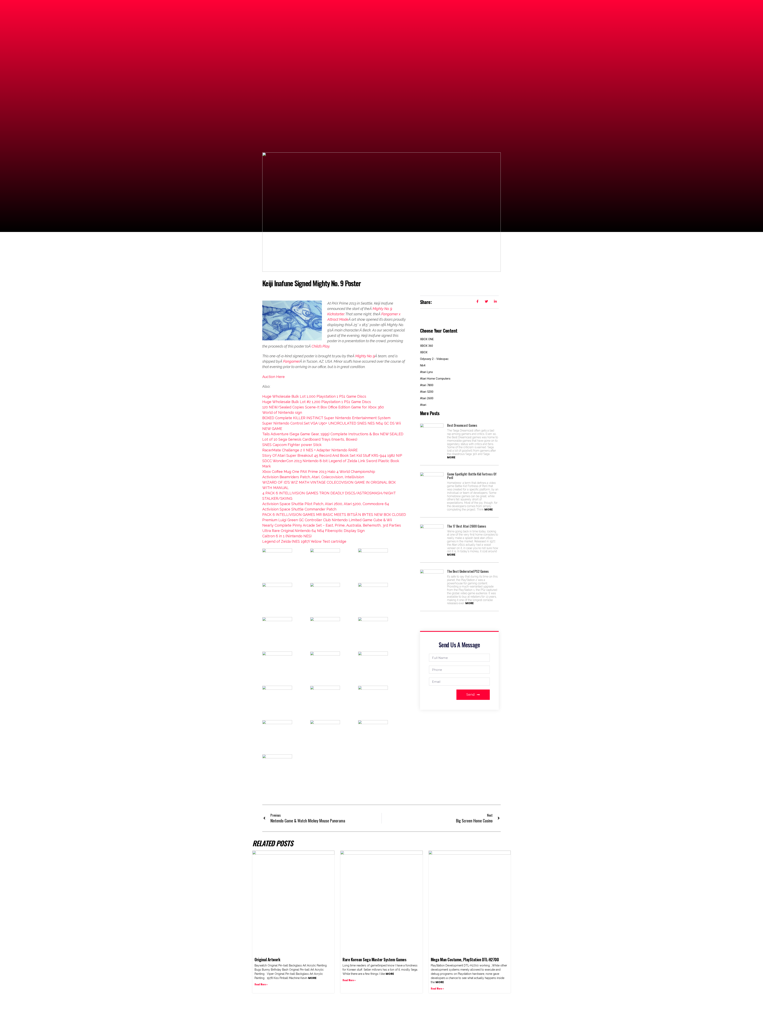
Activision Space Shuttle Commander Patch (299, 509)
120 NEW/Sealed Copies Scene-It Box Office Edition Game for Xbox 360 (323, 407)
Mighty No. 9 (365, 356)
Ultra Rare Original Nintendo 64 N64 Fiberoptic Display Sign (313, 531)
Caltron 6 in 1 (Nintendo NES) (287, 536)
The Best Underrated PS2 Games (468, 571)
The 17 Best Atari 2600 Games (466, 526)
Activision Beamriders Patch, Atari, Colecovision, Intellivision (313, 477)
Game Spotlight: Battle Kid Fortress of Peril (471, 476)
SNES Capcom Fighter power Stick (291, 445)
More (451, 457)
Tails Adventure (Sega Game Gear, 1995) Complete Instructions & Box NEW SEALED (332, 434)
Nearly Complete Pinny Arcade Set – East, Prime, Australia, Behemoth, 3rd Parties (331, 525)
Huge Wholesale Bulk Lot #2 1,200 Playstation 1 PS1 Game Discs (316, 402)
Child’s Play (320, 346)
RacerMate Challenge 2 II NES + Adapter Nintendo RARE (310, 450)
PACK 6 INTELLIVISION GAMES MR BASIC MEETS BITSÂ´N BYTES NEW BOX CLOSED (334, 514)
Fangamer (291, 361)
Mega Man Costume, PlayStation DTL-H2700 (465, 959)
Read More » (261, 984)
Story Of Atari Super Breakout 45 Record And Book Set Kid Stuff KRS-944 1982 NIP (332, 455)
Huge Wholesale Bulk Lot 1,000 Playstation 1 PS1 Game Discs (314, 396)
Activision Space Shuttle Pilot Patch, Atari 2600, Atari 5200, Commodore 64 (325, 504)
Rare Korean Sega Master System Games (374, 959)
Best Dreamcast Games (462, 425)
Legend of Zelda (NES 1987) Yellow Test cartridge (304, 541)
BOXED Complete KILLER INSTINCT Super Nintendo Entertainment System (326, 418)
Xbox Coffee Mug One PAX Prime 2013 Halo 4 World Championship (318, 471)
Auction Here (273, 377)
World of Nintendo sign (282, 412)
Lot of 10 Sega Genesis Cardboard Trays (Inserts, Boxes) (309, 439)
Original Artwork (267, 959)
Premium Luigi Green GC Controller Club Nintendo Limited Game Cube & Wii (327, 520)
